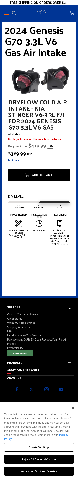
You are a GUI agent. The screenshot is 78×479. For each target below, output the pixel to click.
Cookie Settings (20, 353)
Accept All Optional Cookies (39, 471)
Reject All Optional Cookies (39, 459)
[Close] (73, 408)
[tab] (40, 307)
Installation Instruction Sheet (59, 234)
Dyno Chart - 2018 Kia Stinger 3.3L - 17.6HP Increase (59, 241)
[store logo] (39, 13)
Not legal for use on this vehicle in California (34, 139)
